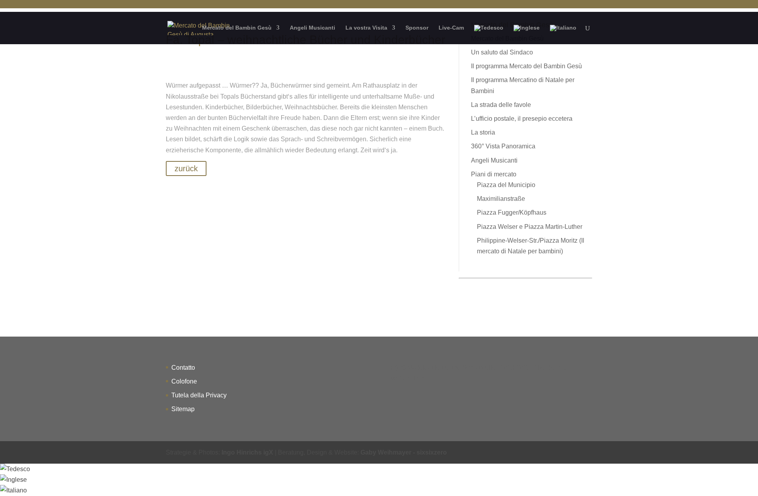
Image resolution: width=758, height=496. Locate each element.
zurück (186, 168)
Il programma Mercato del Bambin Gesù (526, 66)
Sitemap (183, 409)
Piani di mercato (493, 174)
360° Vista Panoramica (503, 146)
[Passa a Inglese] (527, 34)
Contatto (183, 367)
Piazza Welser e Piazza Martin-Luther (529, 226)
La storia (483, 132)
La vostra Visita (366, 28)
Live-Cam (451, 28)
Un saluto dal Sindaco (502, 52)
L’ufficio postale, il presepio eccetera (521, 118)
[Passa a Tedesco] (488, 34)
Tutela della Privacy (199, 395)
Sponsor (416, 28)
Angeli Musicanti (312, 28)
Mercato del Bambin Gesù (237, 28)
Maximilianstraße (501, 198)
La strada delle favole (501, 104)
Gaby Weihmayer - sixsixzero (403, 452)
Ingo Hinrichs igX (247, 452)
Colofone (184, 381)
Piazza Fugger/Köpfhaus (511, 212)
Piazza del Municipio (506, 185)
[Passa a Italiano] (13, 490)
